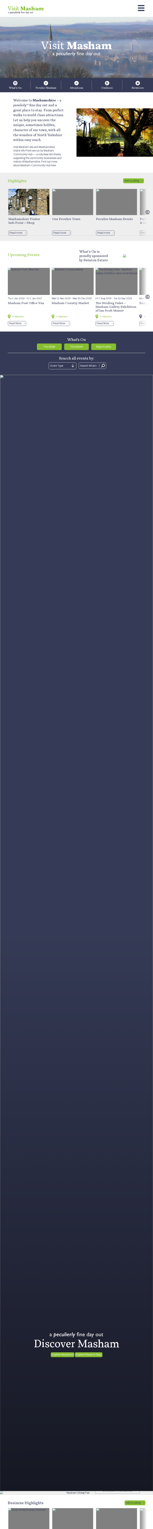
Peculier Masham (46, 87)
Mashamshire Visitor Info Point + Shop (24, 221)
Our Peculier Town (66, 219)
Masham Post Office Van (26, 303)
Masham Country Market (70, 303)
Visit (26, 8)
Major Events (103, 346)
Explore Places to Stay (88, 1354)
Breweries (138, 87)
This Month (76, 346)
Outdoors (107, 87)
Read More (15, 323)
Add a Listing (131, 180)
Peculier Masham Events (114, 219)
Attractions (76, 87)
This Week (49, 346)
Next (147, 212)
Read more (16, 232)
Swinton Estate (95, 260)
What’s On (15, 87)
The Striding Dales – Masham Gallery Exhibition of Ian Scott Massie (116, 306)
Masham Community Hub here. (38, 165)
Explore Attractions (62, 1354)
